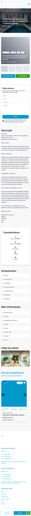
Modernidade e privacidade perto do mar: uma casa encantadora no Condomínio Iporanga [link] (15, 29)
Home (2, 491)
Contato (3, 503)
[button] (3, 394)
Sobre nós (3, 494)
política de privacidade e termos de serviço (14, 122)
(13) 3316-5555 (6, 474)
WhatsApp (24, 76)
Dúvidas (7, 513)
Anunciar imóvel (5, 499)
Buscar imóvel (5, 26)
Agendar (20, 513)
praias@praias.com (7, 458)
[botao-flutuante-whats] (28, 513)
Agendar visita (9, 76)
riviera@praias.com (7, 478)
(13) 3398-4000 (7, 454)
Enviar (15, 116)
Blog (2, 501)
